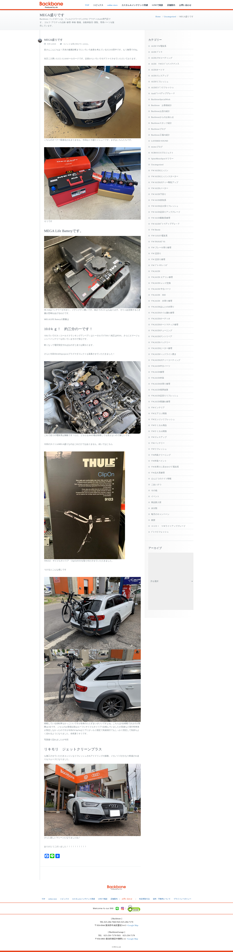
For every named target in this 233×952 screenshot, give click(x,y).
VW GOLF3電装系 (159, 236)
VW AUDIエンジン (159, 170)
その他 (154, 490)
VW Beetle (155, 230)
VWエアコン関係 (159, 413)
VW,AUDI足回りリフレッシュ (164, 396)
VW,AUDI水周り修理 (160, 384)
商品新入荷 (156, 502)
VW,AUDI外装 (157, 378)
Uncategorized (170, 16)
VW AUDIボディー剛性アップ (164, 182)
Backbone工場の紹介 (160, 135)
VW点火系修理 (158, 473)
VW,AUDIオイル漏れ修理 (162, 313)
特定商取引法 (144, 899)
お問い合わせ (185, 5)
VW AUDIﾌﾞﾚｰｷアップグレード (165, 224)
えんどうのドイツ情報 (161, 479)
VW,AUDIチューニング (161, 330)
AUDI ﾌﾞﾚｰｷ (156, 52)
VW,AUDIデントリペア (161, 336)
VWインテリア (158, 407)
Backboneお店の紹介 (160, 111)
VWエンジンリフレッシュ (163, 419)
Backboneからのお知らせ (162, 117)
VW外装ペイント (159, 461)
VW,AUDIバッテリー (160, 342)
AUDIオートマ (157, 70)
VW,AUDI (155, 271)
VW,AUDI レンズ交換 (161, 283)
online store (112, 5)
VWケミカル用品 (159, 425)
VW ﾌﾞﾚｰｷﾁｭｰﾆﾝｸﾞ (159, 265)
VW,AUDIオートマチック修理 (164, 324)
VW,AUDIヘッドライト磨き (163, 354)
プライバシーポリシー (182, 899)
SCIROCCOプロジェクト (162, 153)
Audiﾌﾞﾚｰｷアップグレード (163, 93)
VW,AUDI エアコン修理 (162, 277)
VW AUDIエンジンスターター (164, 176)
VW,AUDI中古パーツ (160, 366)
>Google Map (132, 925)
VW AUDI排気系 (158, 200)
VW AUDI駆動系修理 (160, 218)
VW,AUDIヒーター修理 (161, 348)
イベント (155, 496)
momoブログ (157, 147)
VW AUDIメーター (159, 188)
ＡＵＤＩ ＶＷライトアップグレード (168, 526)
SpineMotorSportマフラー (162, 159)
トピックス (98, 5)
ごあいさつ (156, 484)
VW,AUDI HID (158, 295)
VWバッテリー (158, 443)
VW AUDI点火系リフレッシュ (164, 206)
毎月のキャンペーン (160, 514)
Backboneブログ (158, 129)
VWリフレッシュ (159, 449)
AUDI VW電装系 (158, 46)
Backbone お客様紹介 (161, 105)
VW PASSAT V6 (158, 242)
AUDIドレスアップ (159, 76)
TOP (87, 5)
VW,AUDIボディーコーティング (165, 360)
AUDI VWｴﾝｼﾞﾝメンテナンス (165, 64)
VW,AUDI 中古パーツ (161, 289)
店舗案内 (171, 5)
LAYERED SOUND (159, 141)
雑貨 (153, 520)
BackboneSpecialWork (160, 99)
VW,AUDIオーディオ (160, 319)
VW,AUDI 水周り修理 (161, 301)
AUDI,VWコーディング (161, 58)
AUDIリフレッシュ (159, 82)
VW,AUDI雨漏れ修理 (160, 402)
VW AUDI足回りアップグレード (165, 212)
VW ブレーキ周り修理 (161, 247)
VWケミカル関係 (159, 431)
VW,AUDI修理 (157, 372)
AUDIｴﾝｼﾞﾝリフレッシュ (162, 87)
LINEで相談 (157, 5)
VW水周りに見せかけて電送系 (165, 467)
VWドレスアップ (159, 437)
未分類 (154, 508)
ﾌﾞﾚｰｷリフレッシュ (160, 532)
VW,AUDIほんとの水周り (162, 307)
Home (158, 16)
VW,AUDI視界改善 (159, 390)
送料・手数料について (161, 899)
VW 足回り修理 (158, 259)
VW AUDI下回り (158, 194)
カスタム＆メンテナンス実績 (135, 5)
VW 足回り (156, 253)
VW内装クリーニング (161, 455)
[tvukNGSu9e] (39, 40)
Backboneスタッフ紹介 (161, 123)
